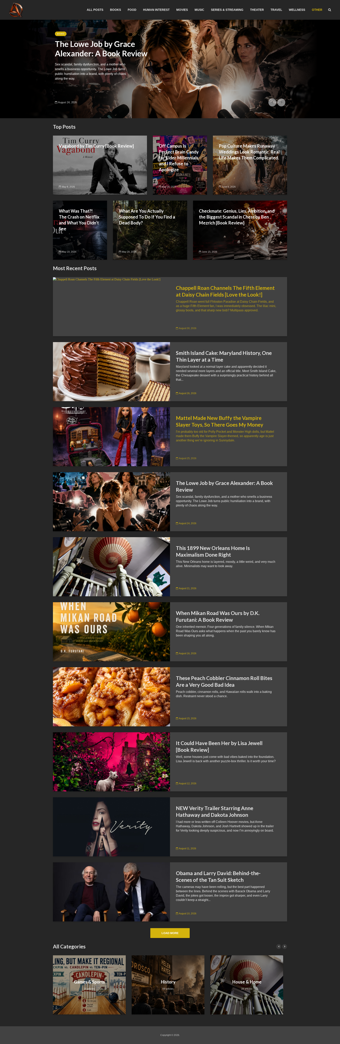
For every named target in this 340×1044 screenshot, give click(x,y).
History (89, 981)
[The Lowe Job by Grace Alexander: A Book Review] (111, 501)
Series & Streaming (227, 9)
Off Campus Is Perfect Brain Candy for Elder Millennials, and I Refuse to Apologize (179, 157)
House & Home (65, 34)
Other (317, 9)
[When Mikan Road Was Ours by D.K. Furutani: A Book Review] (111, 631)
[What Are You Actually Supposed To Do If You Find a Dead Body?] (150, 230)
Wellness (297, 9)
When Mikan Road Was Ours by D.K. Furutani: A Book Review (218, 616)
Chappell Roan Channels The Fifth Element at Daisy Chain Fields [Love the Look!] (225, 291)
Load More (170, 933)
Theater (257, 9)
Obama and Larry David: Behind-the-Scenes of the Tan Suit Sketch (218, 876)
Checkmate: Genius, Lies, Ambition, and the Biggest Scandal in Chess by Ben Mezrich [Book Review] (236, 216)
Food (132, 9)
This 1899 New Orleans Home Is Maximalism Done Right (101, 53)
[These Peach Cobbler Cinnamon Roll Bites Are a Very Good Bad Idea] (111, 696)
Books (115, 9)
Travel (276, 9)
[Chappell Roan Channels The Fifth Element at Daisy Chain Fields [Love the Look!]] (106, 279)
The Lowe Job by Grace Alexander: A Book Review (224, 486)
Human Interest (156, 9)
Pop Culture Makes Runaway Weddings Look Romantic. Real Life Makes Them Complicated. (249, 151)
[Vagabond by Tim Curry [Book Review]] (100, 165)
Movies (182, 9)
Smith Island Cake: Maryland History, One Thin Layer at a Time (224, 356)
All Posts (95, 9)
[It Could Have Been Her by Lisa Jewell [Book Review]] (111, 761)
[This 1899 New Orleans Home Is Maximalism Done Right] (170, 69)
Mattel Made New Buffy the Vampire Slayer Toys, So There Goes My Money (219, 421)
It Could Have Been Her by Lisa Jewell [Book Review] (219, 746)
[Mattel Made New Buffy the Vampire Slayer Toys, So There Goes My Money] (111, 436)
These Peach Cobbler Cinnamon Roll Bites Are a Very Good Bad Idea (224, 681)
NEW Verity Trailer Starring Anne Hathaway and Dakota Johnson (214, 811)
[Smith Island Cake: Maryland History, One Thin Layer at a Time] (111, 371)
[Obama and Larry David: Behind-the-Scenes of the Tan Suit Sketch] (111, 891)
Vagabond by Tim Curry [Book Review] (96, 146)
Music (199, 9)
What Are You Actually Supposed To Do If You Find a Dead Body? (147, 216)
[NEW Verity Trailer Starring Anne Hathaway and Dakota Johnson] (111, 826)
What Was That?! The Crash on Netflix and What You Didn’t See (79, 219)
